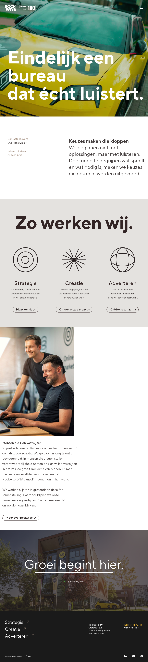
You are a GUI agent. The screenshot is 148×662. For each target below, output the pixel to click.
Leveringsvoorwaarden (13, 656)
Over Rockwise (16, 142)
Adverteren (16, 636)
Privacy (29, 656)
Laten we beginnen (75, 581)
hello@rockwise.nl (17, 151)
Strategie (14, 622)
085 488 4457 (15, 155)
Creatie (12, 629)
